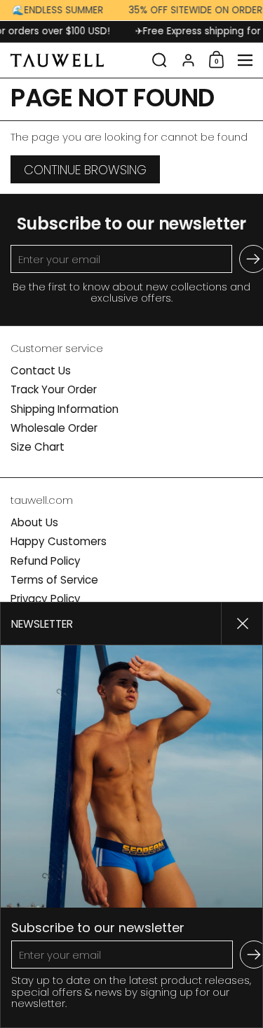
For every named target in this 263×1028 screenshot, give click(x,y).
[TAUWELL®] (77, 60)
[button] (159, 60)
